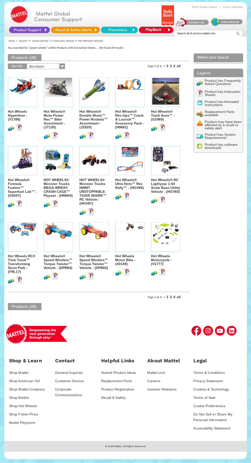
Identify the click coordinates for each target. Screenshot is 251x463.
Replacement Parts (116, 381)
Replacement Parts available (219, 113)
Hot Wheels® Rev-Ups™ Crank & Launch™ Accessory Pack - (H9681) (129, 119)
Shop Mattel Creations (27, 389)
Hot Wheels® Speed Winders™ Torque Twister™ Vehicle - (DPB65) (93, 262)
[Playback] (157, 30)
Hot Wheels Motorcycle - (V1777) (161, 260)
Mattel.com (156, 373)
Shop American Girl (24, 381)
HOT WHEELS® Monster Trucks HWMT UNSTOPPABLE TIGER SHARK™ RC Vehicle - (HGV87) (92, 191)
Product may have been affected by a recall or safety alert (223, 125)
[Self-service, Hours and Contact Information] (192, 25)
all (179, 66)
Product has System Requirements (220, 136)
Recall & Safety (113, 398)
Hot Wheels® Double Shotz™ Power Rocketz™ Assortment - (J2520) (93, 119)
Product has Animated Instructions (222, 103)
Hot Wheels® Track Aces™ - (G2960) (163, 115)
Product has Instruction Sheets (222, 93)
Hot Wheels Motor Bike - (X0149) (125, 260)
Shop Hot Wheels (23, 406)
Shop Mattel (18, 373)
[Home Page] (19, 22)
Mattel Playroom (22, 423)
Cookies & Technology (211, 389)
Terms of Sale (204, 398)
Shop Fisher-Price (23, 414)
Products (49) (24, 57)
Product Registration (117, 389)
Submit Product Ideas (118, 373)
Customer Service (69, 381)
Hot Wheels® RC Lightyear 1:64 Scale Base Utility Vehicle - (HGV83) (165, 186)
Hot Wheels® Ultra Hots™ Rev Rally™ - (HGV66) (129, 184)
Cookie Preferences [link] (209, 406)
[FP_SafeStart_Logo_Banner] (168, 25)
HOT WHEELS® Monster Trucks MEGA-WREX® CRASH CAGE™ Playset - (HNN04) (58, 187)
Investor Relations (161, 389)
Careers (153, 381)
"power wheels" (40, 40)
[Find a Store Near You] (233, 7)
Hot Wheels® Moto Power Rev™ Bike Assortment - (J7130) (54, 119)
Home (12, 40)
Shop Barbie (19, 398)
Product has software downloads (221, 146)
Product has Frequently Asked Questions (223, 82)
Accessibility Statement (211, 428)
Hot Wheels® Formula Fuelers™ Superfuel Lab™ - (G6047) (22, 187)
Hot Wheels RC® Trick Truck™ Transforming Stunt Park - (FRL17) (21, 264)
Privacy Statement (208, 381)
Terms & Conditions (209, 373)
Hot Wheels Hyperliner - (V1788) (17, 115)
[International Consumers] (226, 25)
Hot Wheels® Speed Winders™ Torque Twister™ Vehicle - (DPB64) (58, 262)
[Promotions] (119, 30)
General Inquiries (69, 373)
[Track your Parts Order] (204, 7)
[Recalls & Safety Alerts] (75, 30)
